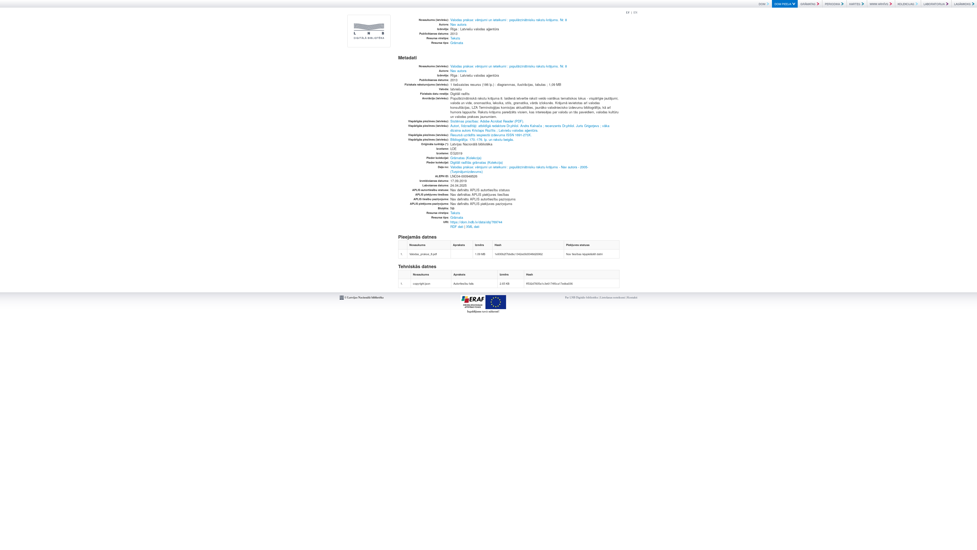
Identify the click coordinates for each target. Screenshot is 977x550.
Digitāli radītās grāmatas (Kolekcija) (476, 162)
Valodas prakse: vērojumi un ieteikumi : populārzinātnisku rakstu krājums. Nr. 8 (508, 19)
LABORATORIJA (934, 4)
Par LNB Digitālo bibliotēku (581, 297)
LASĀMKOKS (962, 4)
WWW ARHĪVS (879, 4)
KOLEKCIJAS (906, 4)
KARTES (854, 4)
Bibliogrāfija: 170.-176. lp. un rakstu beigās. (482, 139)
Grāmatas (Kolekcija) (465, 157)
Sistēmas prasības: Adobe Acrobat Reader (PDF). (487, 121)
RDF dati (456, 226)
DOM (762, 4)
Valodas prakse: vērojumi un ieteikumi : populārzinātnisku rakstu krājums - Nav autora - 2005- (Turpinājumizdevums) (519, 169)
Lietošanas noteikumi (612, 297)
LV (628, 12)
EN (635, 12)
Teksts (455, 38)
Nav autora (458, 24)
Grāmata (456, 42)
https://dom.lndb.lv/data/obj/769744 (476, 221)
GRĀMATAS (807, 4)
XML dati (472, 226)
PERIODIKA (832, 4)
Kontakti (632, 297)
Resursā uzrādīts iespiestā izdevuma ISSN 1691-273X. (491, 134)
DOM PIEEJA (782, 4)
